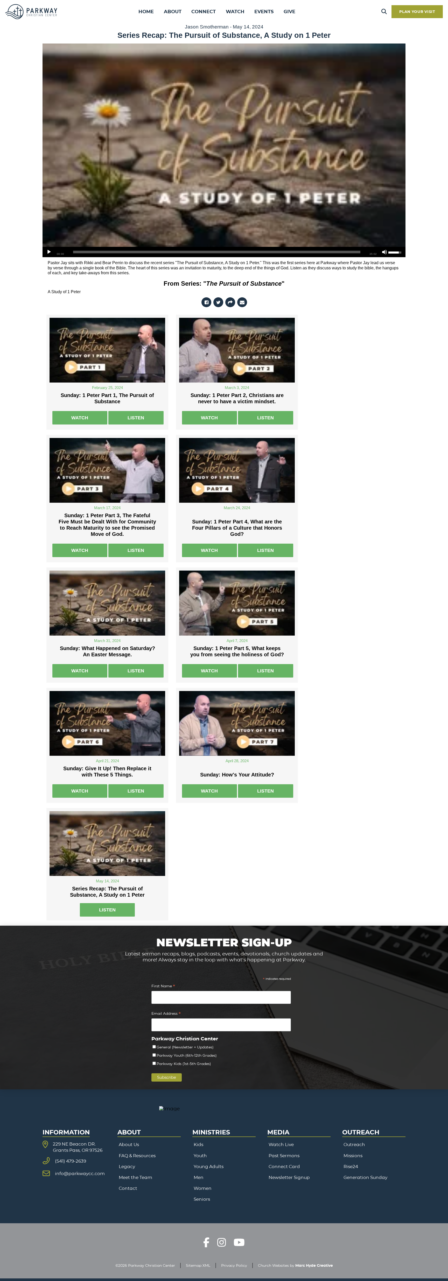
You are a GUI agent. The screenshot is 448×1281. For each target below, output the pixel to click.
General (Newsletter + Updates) (185, 1047)
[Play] (49, 252)
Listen (136, 417)
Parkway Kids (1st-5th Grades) (184, 1063)
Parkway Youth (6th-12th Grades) (187, 1055)
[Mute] (384, 252)
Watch (79, 417)
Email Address (166, 1014)
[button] (384, 11)
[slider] (216, 252)
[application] (224, 252)
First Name (163, 986)
